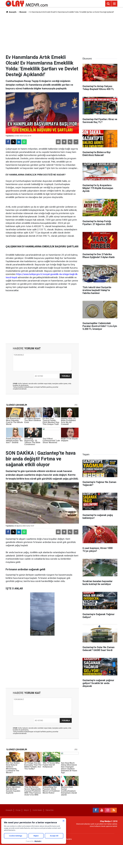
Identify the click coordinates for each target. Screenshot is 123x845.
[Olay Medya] (27, 3)
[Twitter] (13, 141)
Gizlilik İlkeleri (37, 810)
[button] (64, 141)
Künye (18, 810)
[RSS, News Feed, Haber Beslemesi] (114, 810)
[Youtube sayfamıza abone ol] (102, 810)
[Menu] (114, 4)
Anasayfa (12, 12)
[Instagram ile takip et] (108, 810)
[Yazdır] (58, 141)
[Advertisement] (61, 34)
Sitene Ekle (49, 810)
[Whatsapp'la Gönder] (24, 141)
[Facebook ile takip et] (96, 810)
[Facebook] (8, 141)
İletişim (26, 810)
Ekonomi (22, 12)
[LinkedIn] (18, 141)
